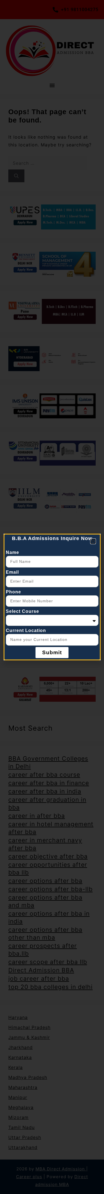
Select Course (22, 611)
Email (12, 572)
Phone (13, 591)
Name (12, 552)
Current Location (26, 630)
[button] (93, 541)
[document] (52, 597)
